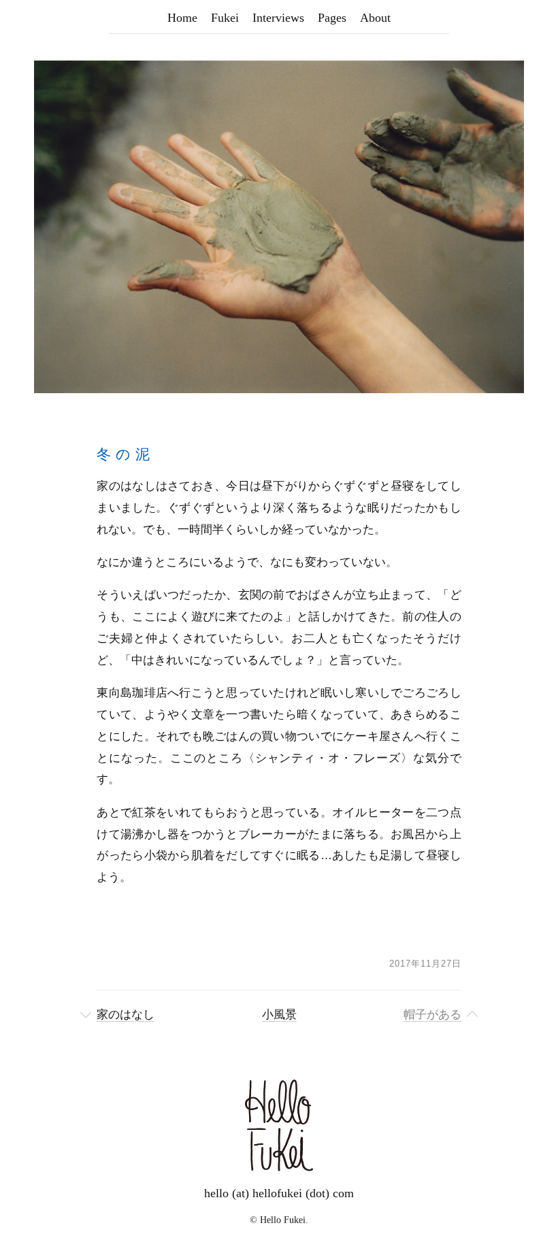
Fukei (225, 17)
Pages (332, 17)
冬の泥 (125, 454)
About (375, 17)
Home (182, 17)
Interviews (278, 17)
